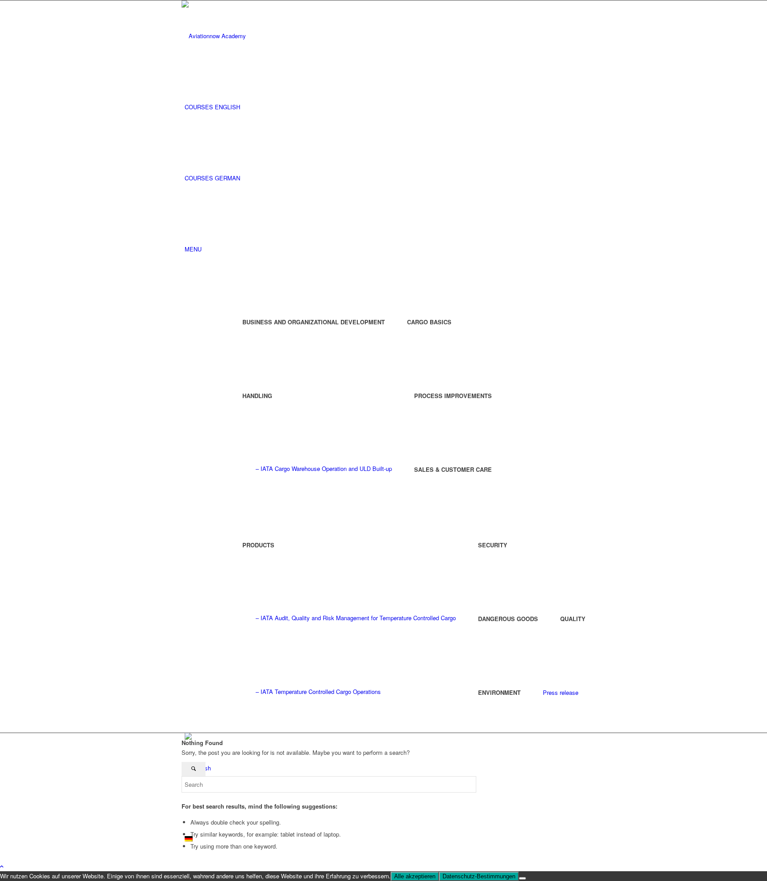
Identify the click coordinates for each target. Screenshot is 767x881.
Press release (560, 692)
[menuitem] (385, 107)
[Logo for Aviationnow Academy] (248, 36)
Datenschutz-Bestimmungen (479, 876)
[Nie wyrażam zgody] (522, 878)
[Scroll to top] (2, 866)
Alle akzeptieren (414, 876)
